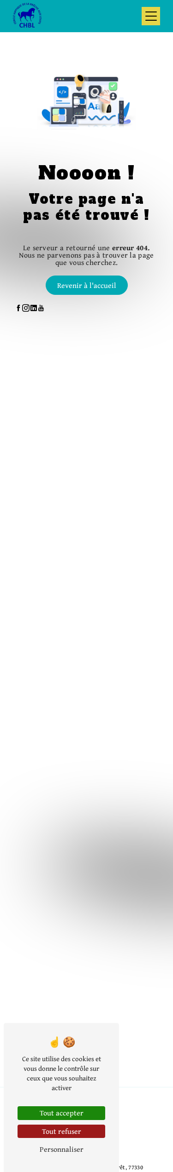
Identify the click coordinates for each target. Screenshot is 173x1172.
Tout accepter (62, 1112)
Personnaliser (62, 1149)
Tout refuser (61, 1131)
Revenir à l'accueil (86, 285)
